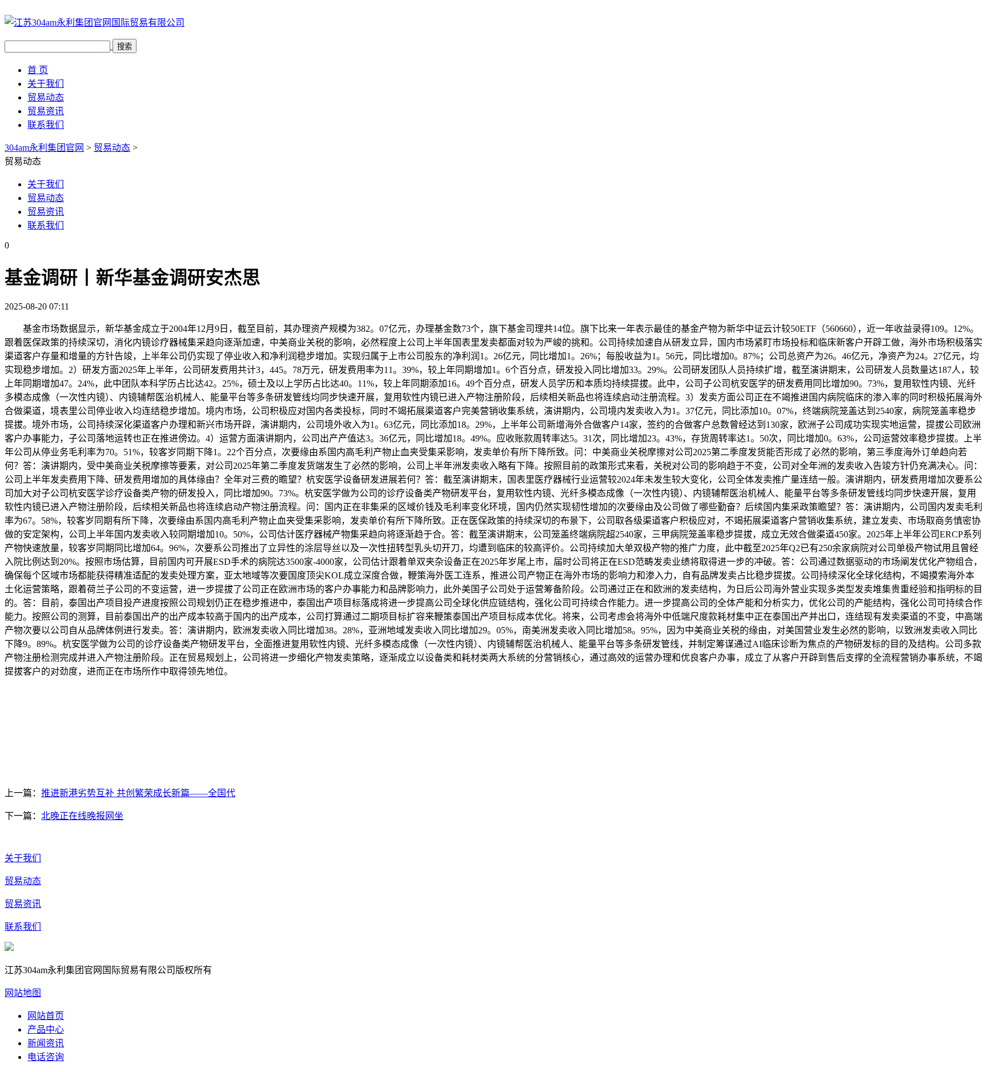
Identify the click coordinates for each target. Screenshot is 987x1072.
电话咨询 (45, 1057)
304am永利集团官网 (44, 147)
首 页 (37, 70)
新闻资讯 (45, 1043)
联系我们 (45, 125)
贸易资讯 (45, 111)
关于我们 (45, 84)
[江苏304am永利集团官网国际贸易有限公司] (94, 22)
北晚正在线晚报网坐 (82, 816)
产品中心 (45, 1029)
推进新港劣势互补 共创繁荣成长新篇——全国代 (138, 793)
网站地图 (23, 993)
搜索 (124, 46)
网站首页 (45, 1016)
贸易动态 (45, 97)
